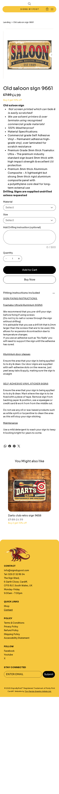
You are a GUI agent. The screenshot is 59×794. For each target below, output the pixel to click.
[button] (47, 8)
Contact (8, 610)
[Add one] (19, 258)
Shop (6, 606)
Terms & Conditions (14, 623)
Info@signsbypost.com (16, 570)
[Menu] (52, 9)
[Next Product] (55, 490)
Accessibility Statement (16, 638)
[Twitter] (19, 446)
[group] (29, 498)
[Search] (29, 3)
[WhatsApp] (5, 446)
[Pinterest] (14, 446)
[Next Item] (51, 54)
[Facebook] (10, 446)
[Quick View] (29, 490)
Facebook (9, 651)
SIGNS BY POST (30, 9)
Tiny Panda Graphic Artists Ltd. (38, 691)
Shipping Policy (12, 634)
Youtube (8, 654)
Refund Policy (11, 630)
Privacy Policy (11, 626)
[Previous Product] (3, 490)
